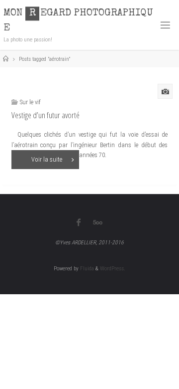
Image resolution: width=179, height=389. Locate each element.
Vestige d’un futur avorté (45, 115)
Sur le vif (30, 102)
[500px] (98, 222)
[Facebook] (78, 222)
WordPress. (112, 268)
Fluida (86, 268)
